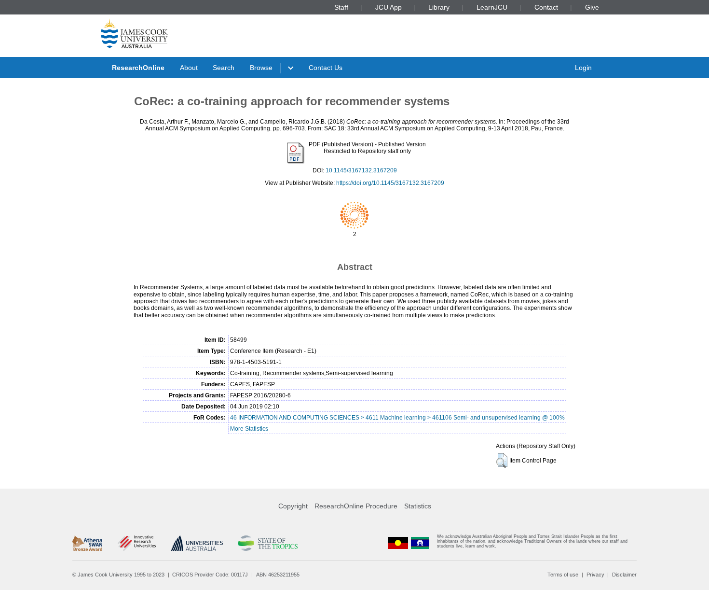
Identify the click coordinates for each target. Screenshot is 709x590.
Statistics (417, 506)
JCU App (388, 7)
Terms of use (562, 574)
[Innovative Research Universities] (137, 543)
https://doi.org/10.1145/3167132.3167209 (390, 183)
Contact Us (325, 67)
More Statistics (249, 428)
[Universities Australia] (197, 543)
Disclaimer (624, 574)
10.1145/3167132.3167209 (361, 170)
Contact (546, 7)
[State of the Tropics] (267, 543)
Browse (261, 67)
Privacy (595, 574)
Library (439, 7)
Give (592, 7)
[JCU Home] (134, 33)
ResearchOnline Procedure (355, 506)
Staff (341, 7)
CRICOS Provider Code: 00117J (210, 574)
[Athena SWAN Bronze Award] (87, 543)
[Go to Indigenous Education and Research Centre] (397, 543)
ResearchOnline (138, 67)
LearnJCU (492, 7)
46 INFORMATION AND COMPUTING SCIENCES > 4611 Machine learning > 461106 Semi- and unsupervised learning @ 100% (397, 417)
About (189, 67)
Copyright (293, 506)
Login (583, 67)
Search (223, 67)
